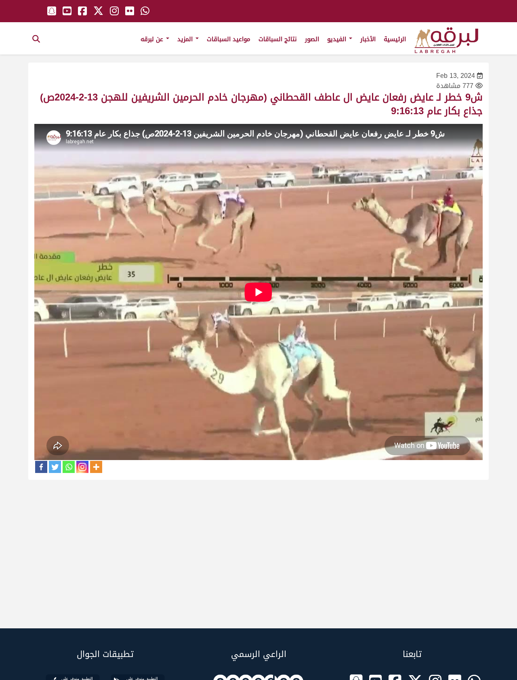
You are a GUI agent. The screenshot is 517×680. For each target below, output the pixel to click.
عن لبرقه (153, 39)
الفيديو (337, 39)
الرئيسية (395, 39)
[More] (96, 467)
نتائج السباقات (277, 39)
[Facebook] (41, 467)
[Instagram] (82, 467)
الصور (312, 39)
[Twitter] (55, 467)
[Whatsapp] (69, 467)
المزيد (186, 39)
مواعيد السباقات (228, 39)
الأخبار (368, 39)
